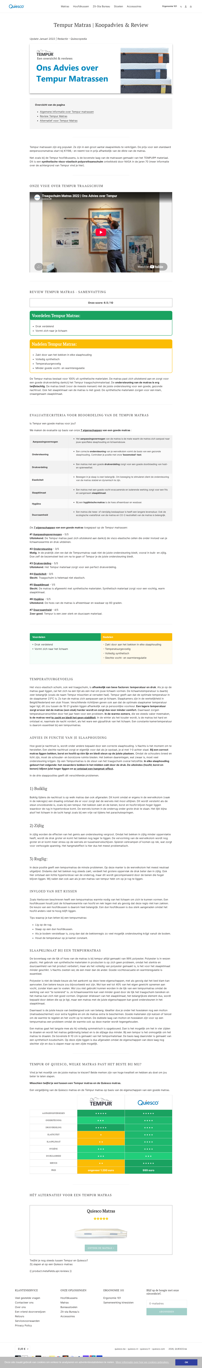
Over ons (20, 1307)
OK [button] (186, 1362)
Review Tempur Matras (53, 116)
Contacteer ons (24, 1302)
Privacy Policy (23, 1325)
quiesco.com (158, 1349)
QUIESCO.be (181, 1349)
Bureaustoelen (68, 1307)
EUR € (22, 1348)
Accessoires (67, 1316)
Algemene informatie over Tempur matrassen (67, 111)
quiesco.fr (145, 1349)
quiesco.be (120, 1349)
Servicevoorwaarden (27, 1320)
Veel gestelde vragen (27, 1297)
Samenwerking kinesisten (118, 1302)
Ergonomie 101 (112, 1297)
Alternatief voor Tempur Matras (58, 120)
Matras (64, 1302)
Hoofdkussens (68, 1297)
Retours (19, 1316)
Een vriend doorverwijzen (30, 1311)
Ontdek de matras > (101, 1247)
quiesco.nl (133, 1349)
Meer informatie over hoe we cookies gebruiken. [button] (142, 1362)
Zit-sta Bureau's (69, 1311)
